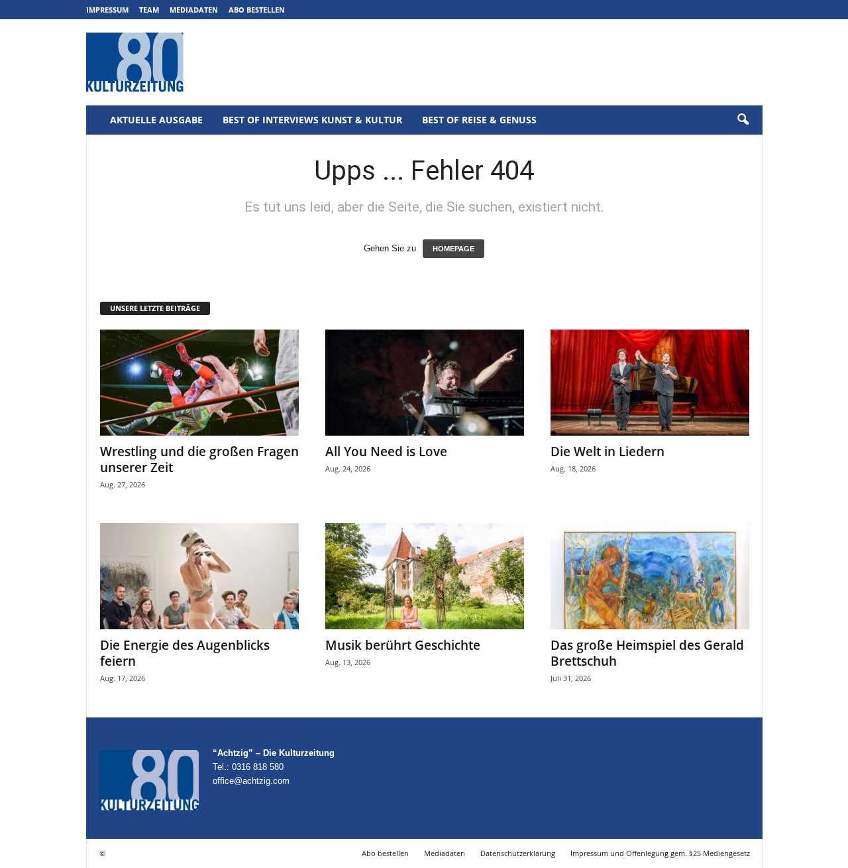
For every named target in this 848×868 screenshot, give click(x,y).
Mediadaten (194, 10)
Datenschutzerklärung (517, 853)
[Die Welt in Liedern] (650, 383)
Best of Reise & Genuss (479, 119)
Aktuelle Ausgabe (156, 119)
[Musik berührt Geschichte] (424, 576)
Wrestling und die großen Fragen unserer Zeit (199, 459)
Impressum (107, 10)
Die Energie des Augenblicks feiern (185, 653)
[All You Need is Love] (424, 383)
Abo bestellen (257, 10)
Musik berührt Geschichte (402, 645)
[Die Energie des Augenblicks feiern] (199, 576)
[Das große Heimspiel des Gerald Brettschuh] (650, 576)
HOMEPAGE (453, 249)
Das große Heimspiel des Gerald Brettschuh (647, 653)
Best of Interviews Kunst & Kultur (312, 119)
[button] (742, 120)
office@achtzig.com (251, 781)
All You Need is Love (386, 451)
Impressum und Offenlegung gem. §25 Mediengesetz (660, 853)
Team (149, 10)
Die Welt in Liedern (607, 451)
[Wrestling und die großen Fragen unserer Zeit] (199, 383)
